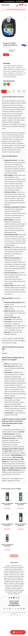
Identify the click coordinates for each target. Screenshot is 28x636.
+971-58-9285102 (20, 1)
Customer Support (14, 601)
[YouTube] (14, 598)
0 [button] (22, 4)
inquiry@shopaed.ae (9, 1)
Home (2, 9)
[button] (22, 5)
